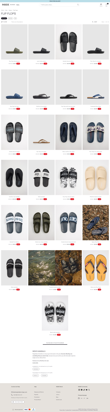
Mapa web (96, 410)
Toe (15, 18)
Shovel (10, 18)
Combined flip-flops (96, 106)
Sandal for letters (14, 242)
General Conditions (83, 410)
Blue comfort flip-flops (69, 151)
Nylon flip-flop (95, 242)
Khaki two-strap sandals (41, 242)
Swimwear (36, 369)
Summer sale (59, 399)
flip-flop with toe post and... (68, 106)
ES (82, 398)
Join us (57, 394)
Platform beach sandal (95, 196)
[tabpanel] (14, 42)
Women (12, 4)
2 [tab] (3, 25)
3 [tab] (31, 25)
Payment (36, 394)
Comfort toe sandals (14, 196)
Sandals (36, 375)
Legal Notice (90, 410)
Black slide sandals (55, 332)
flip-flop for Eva (14, 106)
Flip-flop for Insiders (95, 61)
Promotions (36, 397)
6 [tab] (60, 25)
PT (85, 398)
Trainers (44, 375)
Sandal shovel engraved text (68, 242)
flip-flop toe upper (41, 151)
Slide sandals (41, 196)
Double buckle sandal (55, 287)
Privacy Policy (62, 410)
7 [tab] (88, 206)
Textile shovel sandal (14, 151)
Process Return (37, 399)
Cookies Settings (75, 410)
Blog (57, 397)
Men (17, 4)
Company (58, 392)
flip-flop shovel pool (14, 61)
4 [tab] (4, 25)
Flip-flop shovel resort (68, 196)
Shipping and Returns (39, 392)
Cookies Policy (68, 410)
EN (87, 398)
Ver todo (4, 18)
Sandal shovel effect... (68, 61)
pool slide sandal (41, 61)
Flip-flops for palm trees (95, 151)
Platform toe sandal (41, 106)
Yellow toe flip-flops (96, 287)
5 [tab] (59, 25)
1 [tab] (2, 25)
